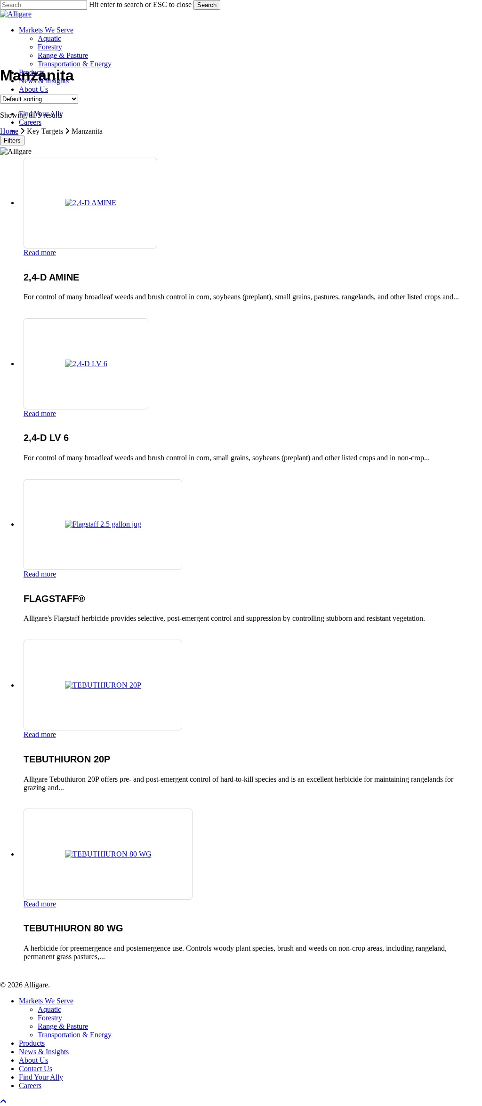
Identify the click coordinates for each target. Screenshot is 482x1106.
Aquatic (49, 1009)
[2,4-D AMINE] (91, 203)
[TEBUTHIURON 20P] (103, 685)
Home (9, 131)
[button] (3, 1102)
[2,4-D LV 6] (86, 364)
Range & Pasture (63, 1026)
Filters (12, 140)
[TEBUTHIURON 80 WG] (108, 854)
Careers (30, 1086)
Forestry (50, 1018)
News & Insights (44, 1052)
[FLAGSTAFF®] (103, 524)
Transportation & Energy (75, 1035)
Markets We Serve (46, 1001)
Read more (40, 252)
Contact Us (35, 1069)
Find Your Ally (41, 1077)
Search (207, 4)
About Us (33, 1060)
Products (32, 1043)
